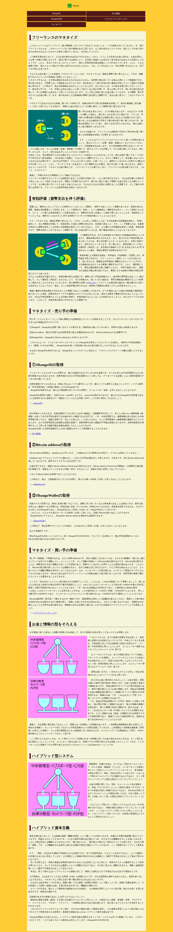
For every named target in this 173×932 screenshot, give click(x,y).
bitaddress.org (39, 484)
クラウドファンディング (116, 19)
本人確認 (116, 13)
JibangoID (56, 13)
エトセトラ (56, 24)
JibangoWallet (56, 19)
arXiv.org (91, 283)
